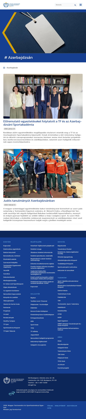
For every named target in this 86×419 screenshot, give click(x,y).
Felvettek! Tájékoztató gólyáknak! (42, 246)
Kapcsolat (7, 246)
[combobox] (66, 4)
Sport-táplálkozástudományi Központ (68, 282)
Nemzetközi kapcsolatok (12, 294)
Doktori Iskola (62, 290)
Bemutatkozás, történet (11, 256)
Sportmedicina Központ (11, 328)
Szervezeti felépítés (10, 262)
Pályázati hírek (63, 358)
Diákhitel (34, 308)
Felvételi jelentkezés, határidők (42, 256)
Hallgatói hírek (63, 348)
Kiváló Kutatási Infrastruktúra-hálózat (68, 329)
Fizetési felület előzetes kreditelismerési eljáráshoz (42, 267)
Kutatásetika (62, 311)
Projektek (6, 311)
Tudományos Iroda (64, 294)
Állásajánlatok (8, 301)
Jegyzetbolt (35, 335)
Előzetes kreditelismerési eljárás (42, 264)
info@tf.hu (32, 385)
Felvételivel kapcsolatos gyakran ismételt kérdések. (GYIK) (42, 282)
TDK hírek (61, 354)
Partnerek (6, 307)
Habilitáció (61, 307)
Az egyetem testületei (11, 291)
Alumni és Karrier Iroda (11, 304)
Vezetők (6, 270)
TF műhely (34, 331)
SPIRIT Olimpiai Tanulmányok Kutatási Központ (69, 324)
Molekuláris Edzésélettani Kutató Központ (69, 286)
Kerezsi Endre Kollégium (39, 311)
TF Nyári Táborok (9, 331)
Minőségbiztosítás (9, 280)
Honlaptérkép (60, 405)
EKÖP (59, 317)
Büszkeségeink (63, 344)
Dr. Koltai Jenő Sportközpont (13, 284)
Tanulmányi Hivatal (64, 249)
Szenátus (6, 274)
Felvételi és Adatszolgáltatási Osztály (68, 252)
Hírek (59, 341)
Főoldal (50, 405)
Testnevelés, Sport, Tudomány (68, 304)
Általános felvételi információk (42, 252)
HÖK (32, 321)
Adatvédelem (72, 405)
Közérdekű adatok (9, 259)
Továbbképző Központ (65, 264)
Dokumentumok (9, 277)
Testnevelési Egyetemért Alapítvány (12, 266)
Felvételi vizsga (36, 249)
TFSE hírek (61, 361)
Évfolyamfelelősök (37, 318)
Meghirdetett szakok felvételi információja (41, 259)
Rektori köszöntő (9, 252)
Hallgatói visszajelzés (38, 345)
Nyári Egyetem (63, 321)
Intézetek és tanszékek (66, 270)
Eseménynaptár (63, 368)
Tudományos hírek (64, 351)
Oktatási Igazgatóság (65, 257)
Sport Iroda (34, 325)
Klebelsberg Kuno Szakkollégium (42, 314)
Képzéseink (62, 246)
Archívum (61, 364)
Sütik (49, 408)
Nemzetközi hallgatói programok (42, 338)
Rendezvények (8, 317)
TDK (59, 301)
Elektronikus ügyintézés (12, 249)
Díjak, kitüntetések (10, 287)
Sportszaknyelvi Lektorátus (67, 267)
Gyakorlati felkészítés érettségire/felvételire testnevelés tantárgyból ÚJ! (43, 272)
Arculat (6, 314)
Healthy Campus (9, 321)
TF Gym (6, 324)
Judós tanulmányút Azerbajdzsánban (29, 200)
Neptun (33, 298)
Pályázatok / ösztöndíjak (39, 304)
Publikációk (62, 297)
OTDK (60, 314)
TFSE (32, 328)
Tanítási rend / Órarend (39, 301)
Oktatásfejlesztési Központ (67, 260)
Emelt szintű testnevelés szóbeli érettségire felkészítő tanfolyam (42, 278)
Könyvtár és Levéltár (10, 297)
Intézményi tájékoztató (39, 341)
